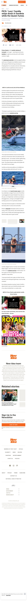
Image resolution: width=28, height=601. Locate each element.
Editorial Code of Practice (13, 478)
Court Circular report (15, 191)
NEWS (14, 452)
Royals (7, 9)
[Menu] (2, 2)
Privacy (9, 472)
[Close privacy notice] (25, 594)
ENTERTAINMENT (17, 455)
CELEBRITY (8, 452)
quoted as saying (14, 113)
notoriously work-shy (9, 60)
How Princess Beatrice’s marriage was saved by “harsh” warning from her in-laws (9, 404)
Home (3, 9)
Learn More (8, 595)
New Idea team (8, 23)
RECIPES (20, 452)
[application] (13, 35)
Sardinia (4, 54)
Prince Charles (5, 50)
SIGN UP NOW (13, 424)
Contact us (13, 475)
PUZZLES (17, 458)
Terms (15, 472)
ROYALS (22, 5)
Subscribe (22, 472)
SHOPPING (8, 455)
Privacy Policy (18, 427)
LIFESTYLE (10, 458)
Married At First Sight (13, 5)
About (3, 472)
